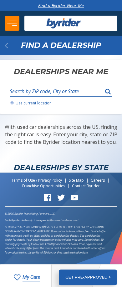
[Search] (108, 91)
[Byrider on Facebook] (47, 197)
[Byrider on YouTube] (74, 197)
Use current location (34, 103)
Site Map (76, 180)
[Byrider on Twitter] (61, 197)
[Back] (6, 45)
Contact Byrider (86, 186)
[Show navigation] (12, 23)
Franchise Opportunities (43, 186)
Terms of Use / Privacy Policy (36, 180)
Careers (98, 180)
